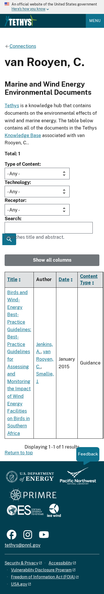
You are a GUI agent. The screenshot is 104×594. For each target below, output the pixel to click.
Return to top (19, 452)
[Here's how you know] (52, 7)
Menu (95, 21)
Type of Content (22, 164)
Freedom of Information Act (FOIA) (43, 577)
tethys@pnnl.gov (22, 545)
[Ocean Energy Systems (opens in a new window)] (26, 510)
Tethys (12, 105)
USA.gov (19, 584)
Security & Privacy (21, 563)
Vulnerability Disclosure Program (41, 570)
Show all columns (52, 260)
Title (12, 279)
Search (12, 218)
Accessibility (60, 563)
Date (64, 279)
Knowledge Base (23, 135)
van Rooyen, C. (44, 359)
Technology (17, 182)
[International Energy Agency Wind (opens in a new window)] (54, 510)
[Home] (21, 20)
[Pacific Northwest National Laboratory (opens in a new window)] (75, 478)
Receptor (15, 200)
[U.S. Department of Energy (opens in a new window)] (30, 478)
